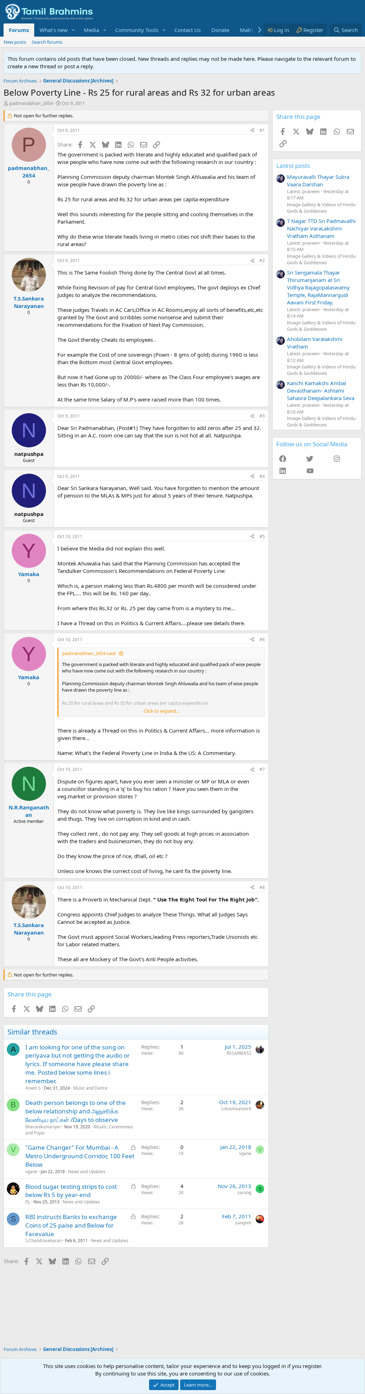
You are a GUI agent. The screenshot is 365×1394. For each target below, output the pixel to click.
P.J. (27, 1202)
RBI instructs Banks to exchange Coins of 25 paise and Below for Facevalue (71, 1225)
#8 (262, 887)
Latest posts (293, 165)
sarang (244, 1193)
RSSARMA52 (239, 1053)
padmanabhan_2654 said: (89, 653)
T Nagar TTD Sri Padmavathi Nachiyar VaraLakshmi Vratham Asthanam (321, 228)
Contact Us (187, 29)
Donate (220, 29)
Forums (19, 29)
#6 (262, 640)
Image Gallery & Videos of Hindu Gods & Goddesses (321, 207)
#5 (262, 536)
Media (91, 29)
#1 (262, 130)
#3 (262, 416)
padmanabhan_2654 (31, 103)
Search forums (47, 42)
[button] (73, 30)
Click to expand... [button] (161, 711)
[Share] (252, 131)
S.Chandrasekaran (43, 1241)
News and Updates (87, 1172)
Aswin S (33, 1088)
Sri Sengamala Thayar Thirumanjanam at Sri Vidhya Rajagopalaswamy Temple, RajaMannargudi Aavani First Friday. (318, 287)
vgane (31, 1172)
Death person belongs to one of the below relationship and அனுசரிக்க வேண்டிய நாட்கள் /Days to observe (75, 1111)
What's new (54, 29)
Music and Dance (90, 1088)
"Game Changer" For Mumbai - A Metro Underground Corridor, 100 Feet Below (79, 1156)
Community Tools (136, 29)
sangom (243, 1223)
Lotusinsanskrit (236, 1109)
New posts (15, 42)
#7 (262, 769)
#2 (262, 260)
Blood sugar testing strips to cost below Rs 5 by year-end (71, 1190)
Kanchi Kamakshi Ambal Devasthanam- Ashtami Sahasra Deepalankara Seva (320, 390)
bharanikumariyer (43, 1127)
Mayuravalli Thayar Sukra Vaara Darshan (318, 180)
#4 (262, 476)
